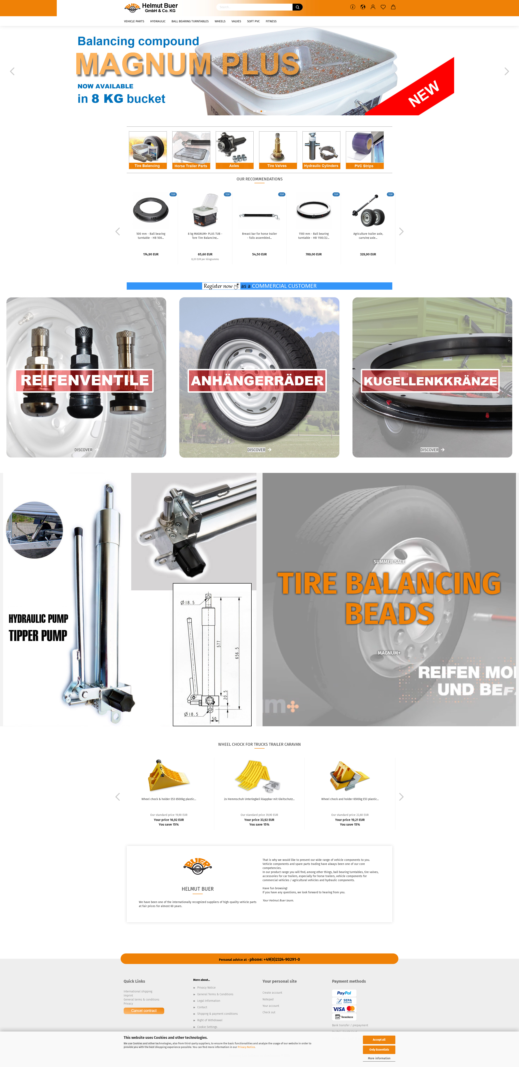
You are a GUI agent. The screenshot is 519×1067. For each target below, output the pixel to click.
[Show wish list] (383, 7)
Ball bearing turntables (190, 21)
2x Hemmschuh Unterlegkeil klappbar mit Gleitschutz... (259, 799)
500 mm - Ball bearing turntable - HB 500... (150, 235)
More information (379, 1058)
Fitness (271, 21)
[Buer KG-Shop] (152, 8)
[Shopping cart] (393, 7)
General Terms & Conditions (215, 994)
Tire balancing (389, 583)
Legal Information (208, 1001)
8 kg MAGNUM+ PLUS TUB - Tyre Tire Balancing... (205, 235)
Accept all (379, 1039)
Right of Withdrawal (209, 1020)
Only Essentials (379, 1049)
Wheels (220, 21)
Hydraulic (157, 21)
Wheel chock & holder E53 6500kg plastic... (169, 799)
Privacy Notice (246, 1047)
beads (389, 614)
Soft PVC (253, 21)
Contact (202, 1007)
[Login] (373, 7)
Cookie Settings (207, 1027)
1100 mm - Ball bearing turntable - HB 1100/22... (313, 235)
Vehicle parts (134, 21)
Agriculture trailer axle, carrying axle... (368, 235)
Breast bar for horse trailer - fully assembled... (259, 235)
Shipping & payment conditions (217, 1014)
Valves (236, 21)
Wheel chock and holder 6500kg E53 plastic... (350, 799)
